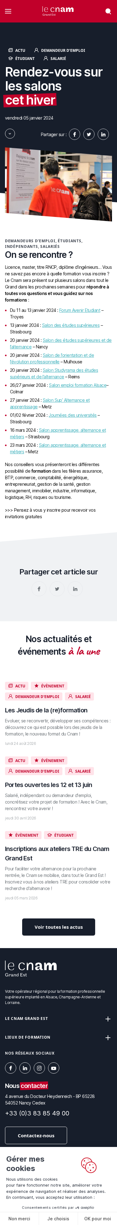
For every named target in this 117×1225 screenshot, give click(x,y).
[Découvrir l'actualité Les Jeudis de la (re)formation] (58, 714)
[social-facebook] (74, 134)
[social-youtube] (53, 1068)
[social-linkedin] (103, 134)
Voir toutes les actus (59, 927)
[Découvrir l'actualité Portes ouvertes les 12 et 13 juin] (58, 788)
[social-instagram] (39, 1068)
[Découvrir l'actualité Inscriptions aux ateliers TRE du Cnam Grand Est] (58, 866)
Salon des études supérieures (71, 325)
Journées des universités (73, 415)
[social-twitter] (89, 134)
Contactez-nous (36, 1135)
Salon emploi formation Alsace (77, 385)
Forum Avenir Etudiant (79, 310)
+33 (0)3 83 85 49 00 (37, 1113)
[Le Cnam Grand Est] (58, 11)
